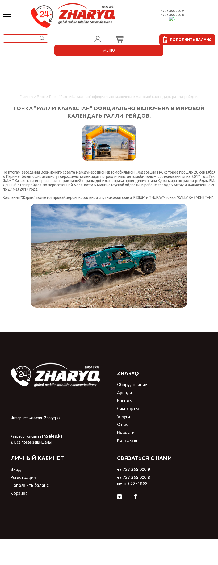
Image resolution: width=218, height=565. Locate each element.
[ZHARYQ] (73, 14)
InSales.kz (52, 436)
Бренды (125, 400)
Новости (126, 432)
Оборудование (132, 384)
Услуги (123, 416)
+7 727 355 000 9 (171, 10)
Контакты (127, 440)
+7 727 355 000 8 (171, 14)
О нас (122, 424)
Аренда (124, 392)
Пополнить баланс (30, 485)
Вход (16, 469)
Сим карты (128, 408)
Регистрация (23, 477)
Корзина (19, 493)
